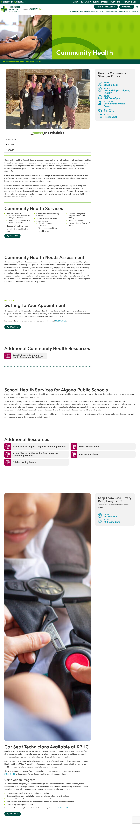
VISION (11, 144)
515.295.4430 (60, 321)
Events (96, 2)
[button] (137, 7)
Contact (126, 2)
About (75, 2)
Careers (104, 2)
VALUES (11, 149)
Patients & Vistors (127, 11)
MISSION (12, 139)
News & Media (85, 2)
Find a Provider (107, 11)
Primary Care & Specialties (82, 11)
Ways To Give (115, 2)
